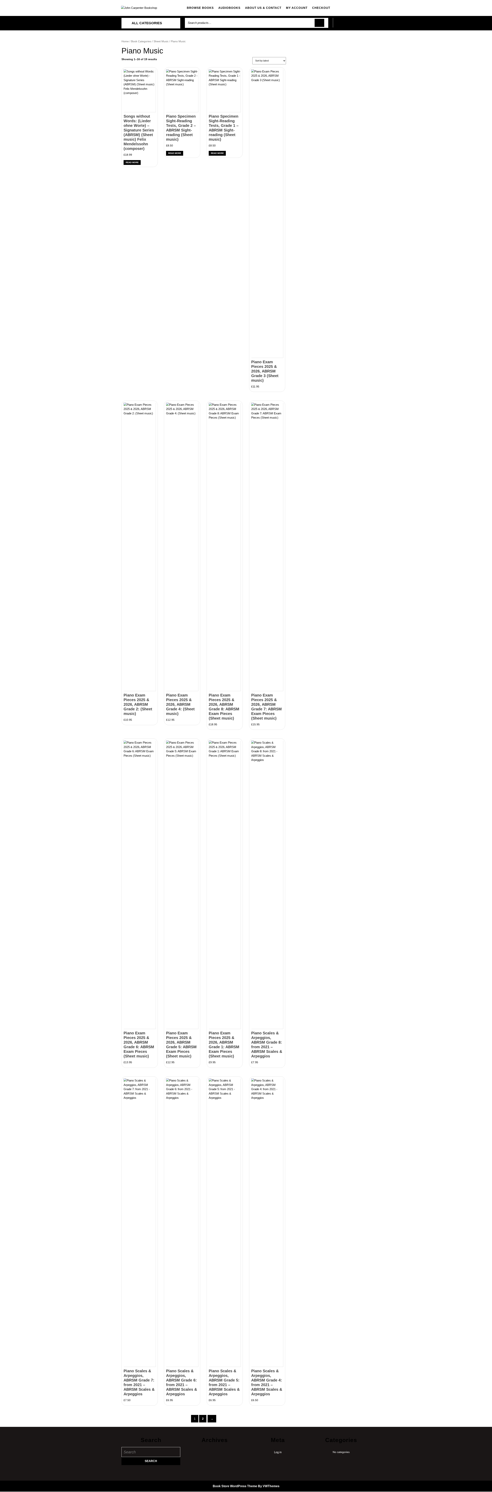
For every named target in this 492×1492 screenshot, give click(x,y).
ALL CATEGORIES (147, 23)
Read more (132, 162)
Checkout (321, 7)
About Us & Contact (263, 7)
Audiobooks (229, 7)
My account (297, 7)
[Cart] (352, 25)
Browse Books (200, 7)
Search (319, 23)
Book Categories (141, 41)
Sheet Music (161, 41)
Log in (278, 1452)
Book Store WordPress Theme (235, 1486)
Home (125, 41)
